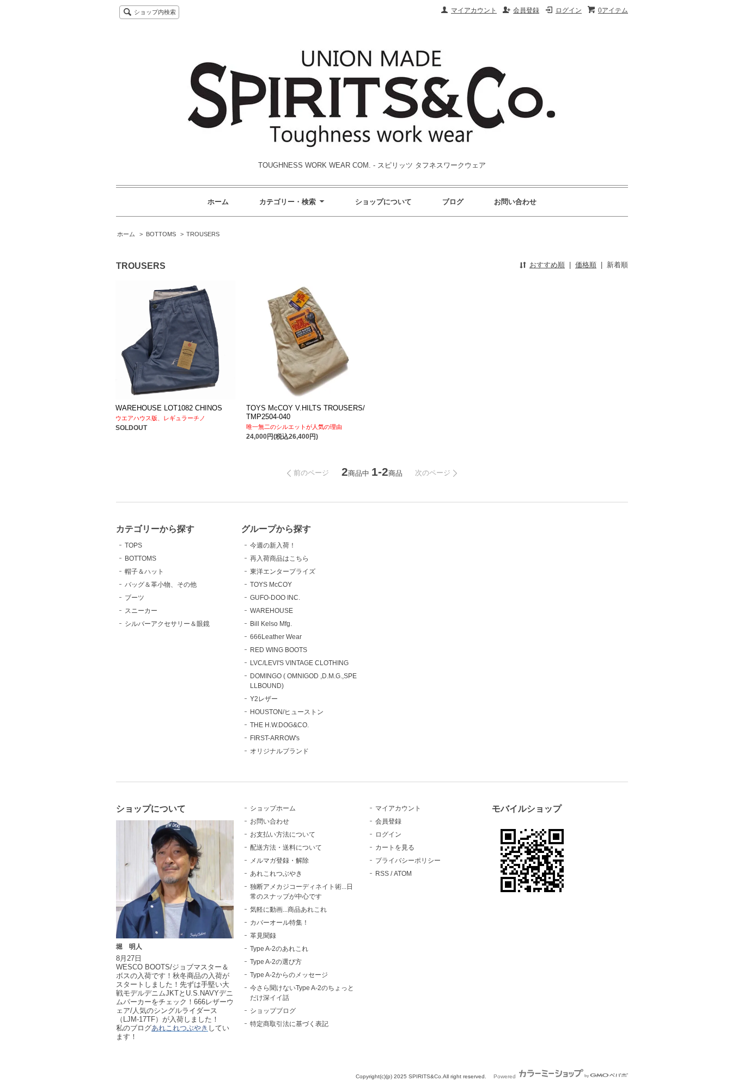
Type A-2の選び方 (276, 962)
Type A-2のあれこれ (279, 949)
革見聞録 (263, 935)
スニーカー (141, 611)
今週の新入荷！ (273, 545)
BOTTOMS (161, 234)
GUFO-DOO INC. (275, 597)
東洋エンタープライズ (282, 571)
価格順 (585, 265)
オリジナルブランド (279, 751)
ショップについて (383, 202)
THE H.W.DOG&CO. (279, 725)
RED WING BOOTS (278, 650)
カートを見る (394, 847)
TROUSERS (202, 234)
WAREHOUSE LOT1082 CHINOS (168, 408)
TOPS (133, 545)
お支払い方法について (282, 834)
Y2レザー (264, 699)
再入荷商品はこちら (279, 558)
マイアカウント (474, 10)
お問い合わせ (515, 202)
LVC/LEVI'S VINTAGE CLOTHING (299, 663)
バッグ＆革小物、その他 (161, 584)
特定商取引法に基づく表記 (289, 1024)
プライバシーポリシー (408, 860)
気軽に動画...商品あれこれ (288, 909)
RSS (382, 873)
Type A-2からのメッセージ (289, 975)
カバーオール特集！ (279, 922)
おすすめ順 (547, 265)
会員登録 (526, 10)
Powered (505, 1076)
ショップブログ (273, 1011)
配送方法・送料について (286, 847)
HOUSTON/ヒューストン (287, 712)
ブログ (453, 202)
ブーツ (134, 597)
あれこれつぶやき (276, 873)
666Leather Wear (276, 637)
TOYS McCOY (271, 584)
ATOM (403, 873)
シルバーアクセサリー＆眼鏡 (167, 624)
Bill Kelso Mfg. (271, 624)
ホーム (218, 202)
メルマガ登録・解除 (279, 860)
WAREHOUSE (271, 611)
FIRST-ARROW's (275, 738)
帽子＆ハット (144, 571)
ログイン (569, 10)
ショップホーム (273, 808)
